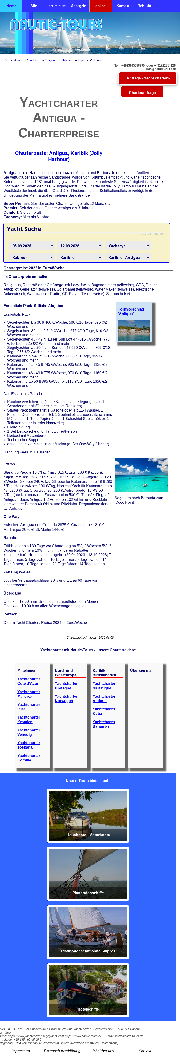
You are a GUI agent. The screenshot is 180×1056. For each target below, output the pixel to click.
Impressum (20, 1051)
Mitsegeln (78, 6)
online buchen (100, 8)
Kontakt (122, 6)
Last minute (56, 6)
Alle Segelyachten (33, 8)
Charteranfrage (142, 93)
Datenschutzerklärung (62, 1051)
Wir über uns (103, 1051)
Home (11, 6)
